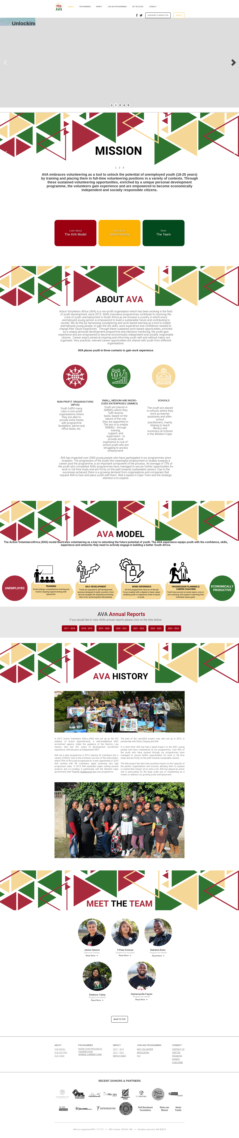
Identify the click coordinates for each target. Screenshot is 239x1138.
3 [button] (120, 105)
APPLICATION (143, 1052)
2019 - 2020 (104, 628)
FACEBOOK (177, 1056)
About (71, 7)
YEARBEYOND (85, 1052)
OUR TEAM (59, 1056)
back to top (120, 1019)
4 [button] (124, 105)
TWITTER (176, 1052)
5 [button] (128, 105)
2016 (121, 1052)
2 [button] (115, 105)
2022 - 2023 (156, 628)
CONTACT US (178, 1049)
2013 (115, 1049)
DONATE (176, 1059)
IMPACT (99, 7)
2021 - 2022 (138, 628)
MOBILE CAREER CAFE (90, 1054)
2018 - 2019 (86, 628)
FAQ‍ (139, 1056)
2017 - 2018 (69, 628)
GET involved (137, 7)
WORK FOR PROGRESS (90, 1049)
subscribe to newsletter (158, 15)
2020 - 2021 (121, 628)
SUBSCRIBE (177, 1062)
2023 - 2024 (173, 628)
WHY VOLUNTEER (145, 1049)
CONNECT (153, 7)
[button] (5, 63)
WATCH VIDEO (119, 1056)
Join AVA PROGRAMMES (117, 7)
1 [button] (111, 105)
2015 (115, 1052)
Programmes (85, 7)
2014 (121, 1049)
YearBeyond (86, 772)
